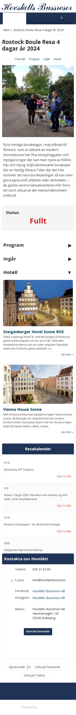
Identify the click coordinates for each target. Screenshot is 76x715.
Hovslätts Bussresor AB (49, 591)
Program (34, 59)
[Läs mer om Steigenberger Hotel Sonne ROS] (38, 303)
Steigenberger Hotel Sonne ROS (33, 331)
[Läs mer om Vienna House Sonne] (38, 384)
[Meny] (61, 18)
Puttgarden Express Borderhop (23, 550)
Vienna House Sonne (22, 409)
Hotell (57, 59)
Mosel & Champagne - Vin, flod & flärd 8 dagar (32, 524)
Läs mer (66, 354)
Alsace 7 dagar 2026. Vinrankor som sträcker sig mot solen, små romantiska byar (35, 497)
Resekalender (38, 448)
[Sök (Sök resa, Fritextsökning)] (38, 18)
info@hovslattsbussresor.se (49, 580)
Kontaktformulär (38, 631)
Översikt (20, 59)
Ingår (47, 59)
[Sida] (14, 18)
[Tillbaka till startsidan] (37, 6)
